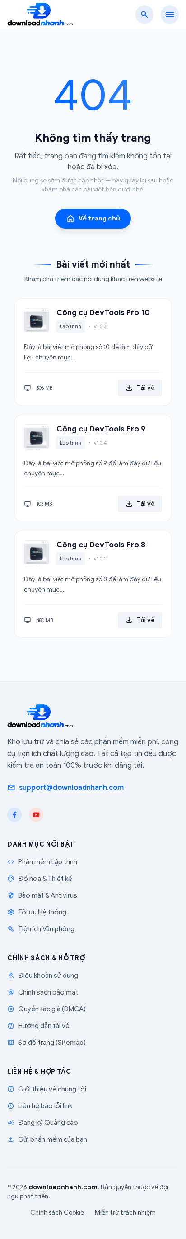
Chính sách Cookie (57, 1212)
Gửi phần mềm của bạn (47, 1139)
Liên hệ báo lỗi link (39, 1105)
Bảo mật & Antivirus (42, 895)
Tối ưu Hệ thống (36, 912)
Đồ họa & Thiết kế (39, 878)
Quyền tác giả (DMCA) (46, 1009)
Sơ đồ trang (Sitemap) (46, 1042)
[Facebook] (14, 815)
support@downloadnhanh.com (65, 788)
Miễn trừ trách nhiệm (125, 1212)
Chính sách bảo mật (42, 992)
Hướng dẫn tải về (38, 1025)
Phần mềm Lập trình (42, 861)
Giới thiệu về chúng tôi (46, 1089)
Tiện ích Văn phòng (40, 928)
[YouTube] (36, 815)
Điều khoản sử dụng (42, 975)
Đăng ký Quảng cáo (42, 1122)
